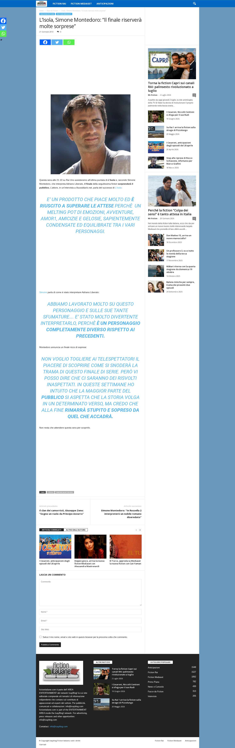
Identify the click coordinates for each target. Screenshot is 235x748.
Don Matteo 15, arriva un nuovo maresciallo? (178, 237)
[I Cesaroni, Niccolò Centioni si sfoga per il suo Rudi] (156, 116)
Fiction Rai (59, 3)
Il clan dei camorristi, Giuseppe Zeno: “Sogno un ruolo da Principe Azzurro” (61, 512)
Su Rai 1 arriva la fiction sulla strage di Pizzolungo (181, 129)
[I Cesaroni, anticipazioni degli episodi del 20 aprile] (55, 547)
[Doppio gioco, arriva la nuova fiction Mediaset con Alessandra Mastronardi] (90, 547)
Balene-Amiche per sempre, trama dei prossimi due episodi (180, 285)
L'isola (50, 492)
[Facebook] (45, 42)
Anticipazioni (105, 3)
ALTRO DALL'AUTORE (75, 530)
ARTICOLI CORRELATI (51, 530)
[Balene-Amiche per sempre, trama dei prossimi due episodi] (156, 287)
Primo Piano (153, 682)
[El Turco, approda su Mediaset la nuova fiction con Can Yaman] (126, 547)
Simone (43, 292)
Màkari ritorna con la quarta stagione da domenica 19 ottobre (180, 269)
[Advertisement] (90, 69)
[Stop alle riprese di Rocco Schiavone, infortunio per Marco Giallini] (156, 162)
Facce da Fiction (52, 11)
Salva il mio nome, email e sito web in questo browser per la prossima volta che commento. (85, 637)
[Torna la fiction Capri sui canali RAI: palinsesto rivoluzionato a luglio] (172, 63)
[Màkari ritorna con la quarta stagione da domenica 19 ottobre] (156, 271)
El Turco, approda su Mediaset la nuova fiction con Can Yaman (125, 562)
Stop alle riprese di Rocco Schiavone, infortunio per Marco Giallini (179, 160)
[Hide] (1, 40)
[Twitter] (57, 42)
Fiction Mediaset (81, 3)
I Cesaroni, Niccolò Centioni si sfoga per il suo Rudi (180, 113)
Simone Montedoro (64, 492)
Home (41, 11)
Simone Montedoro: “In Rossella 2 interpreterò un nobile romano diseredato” (121, 514)
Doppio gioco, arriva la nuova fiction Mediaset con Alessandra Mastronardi (89, 563)
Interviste (152, 696)
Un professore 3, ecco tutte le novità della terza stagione (180, 253)
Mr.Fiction (152, 95)
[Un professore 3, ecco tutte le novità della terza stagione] (156, 255)
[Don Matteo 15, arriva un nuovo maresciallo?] (156, 240)
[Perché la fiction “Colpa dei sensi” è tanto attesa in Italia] (172, 191)
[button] (194, 3)
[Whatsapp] (68, 42)
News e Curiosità (156, 687)
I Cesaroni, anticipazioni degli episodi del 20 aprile (54, 562)
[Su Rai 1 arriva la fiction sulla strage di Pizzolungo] (156, 132)
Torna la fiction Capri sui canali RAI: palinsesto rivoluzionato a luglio (171, 87)
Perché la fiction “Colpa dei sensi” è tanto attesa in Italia (169, 212)
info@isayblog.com (59, 726)
